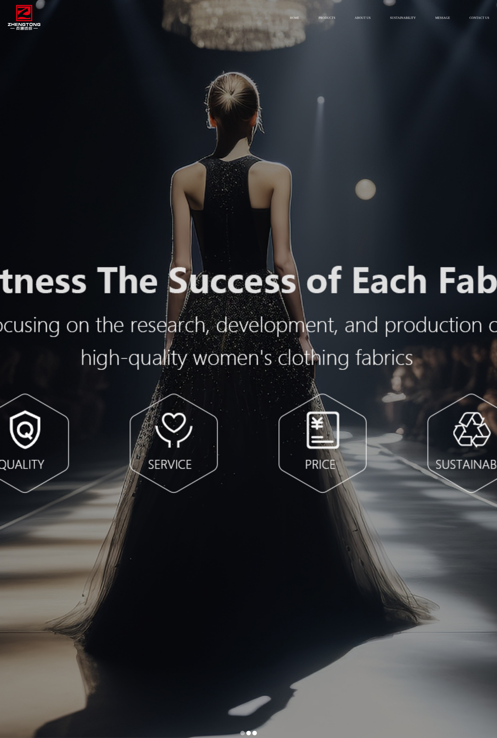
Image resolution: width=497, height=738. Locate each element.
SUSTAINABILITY (403, 17)
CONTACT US (479, 17)
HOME (294, 17)
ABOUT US (363, 17)
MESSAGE (442, 17)
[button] (242, 733)
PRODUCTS (327, 17)
